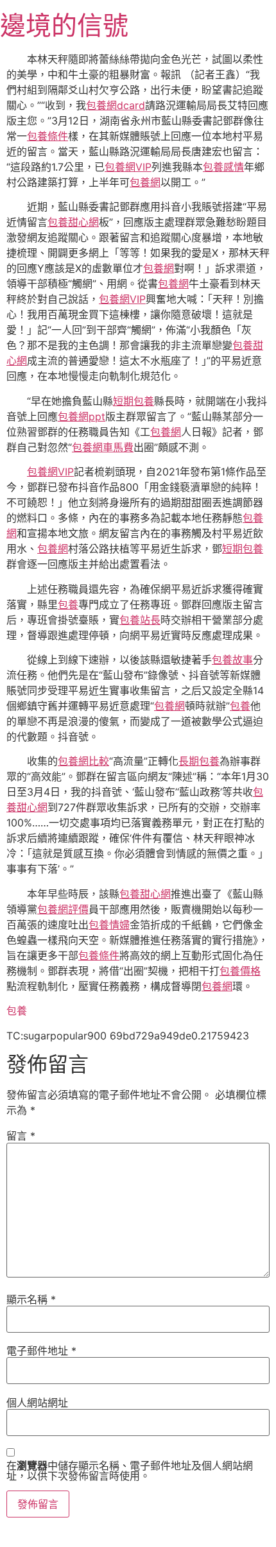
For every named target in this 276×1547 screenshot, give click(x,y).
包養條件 (47, 136)
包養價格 (240, 970)
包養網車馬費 (103, 447)
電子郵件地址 (41, 1351)
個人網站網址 (37, 1402)
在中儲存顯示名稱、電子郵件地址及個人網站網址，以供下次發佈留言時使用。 (129, 1470)
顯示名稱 (31, 1299)
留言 (20, 1136)
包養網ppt (81, 416)
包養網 (145, 182)
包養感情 (223, 166)
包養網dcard (115, 105)
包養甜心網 (73, 222)
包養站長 (139, 619)
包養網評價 (63, 909)
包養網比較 (83, 761)
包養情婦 (109, 924)
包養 (68, 604)
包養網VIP (128, 166)
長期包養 (199, 761)
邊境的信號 (64, 25)
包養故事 (232, 659)
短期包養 (133, 401)
